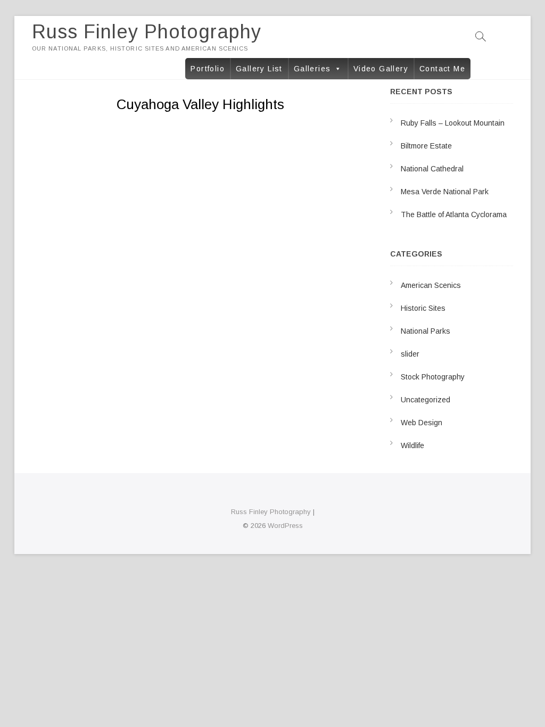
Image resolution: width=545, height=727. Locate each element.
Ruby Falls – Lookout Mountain (453, 123)
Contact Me (442, 68)
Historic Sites (423, 308)
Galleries (312, 68)
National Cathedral (432, 168)
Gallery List (259, 68)
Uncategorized (425, 399)
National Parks (425, 331)
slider (410, 354)
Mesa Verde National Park (445, 191)
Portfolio (208, 68)
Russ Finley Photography (146, 32)
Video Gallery (380, 68)
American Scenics (431, 285)
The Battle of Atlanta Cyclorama (454, 214)
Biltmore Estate (426, 146)
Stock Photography (433, 377)
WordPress (285, 526)
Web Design (421, 422)
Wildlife (412, 445)
